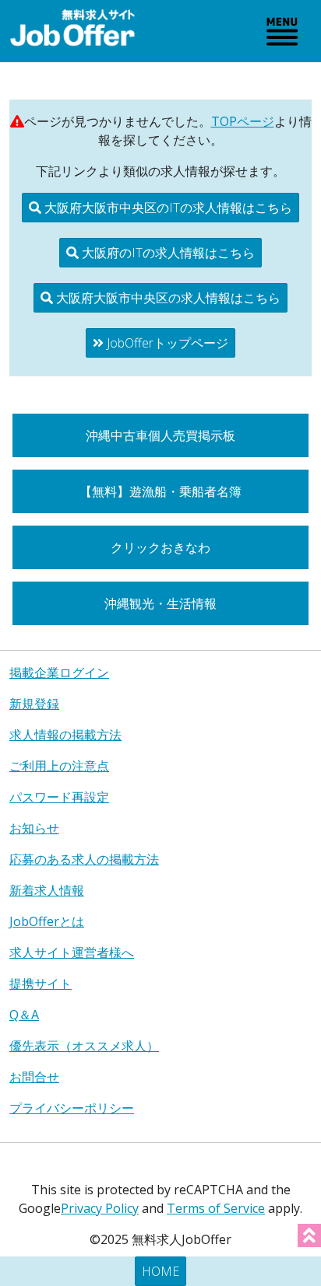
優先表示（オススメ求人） (84, 1045)
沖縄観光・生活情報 (160, 603)
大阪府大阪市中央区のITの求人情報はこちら (166, 207)
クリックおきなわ (160, 547)
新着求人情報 (46, 890)
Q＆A (24, 1014)
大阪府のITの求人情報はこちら (167, 252)
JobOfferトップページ (166, 342)
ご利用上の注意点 (59, 765)
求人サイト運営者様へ (71, 952)
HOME (160, 1271)
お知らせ (34, 828)
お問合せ (34, 1076)
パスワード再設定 (59, 796)
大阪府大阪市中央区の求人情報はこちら (166, 297)
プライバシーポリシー (71, 1108)
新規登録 (34, 703)
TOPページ (242, 121)
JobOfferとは (46, 921)
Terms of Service (216, 1208)
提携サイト (40, 983)
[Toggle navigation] (282, 31)
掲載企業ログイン (59, 672)
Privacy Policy (100, 1208)
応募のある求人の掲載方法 (84, 859)
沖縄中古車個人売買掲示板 (160, 435)
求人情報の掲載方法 (65, 734)
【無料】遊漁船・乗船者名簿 (160, 491)
